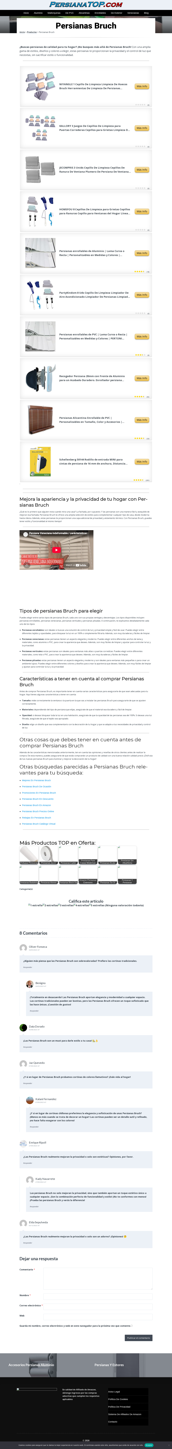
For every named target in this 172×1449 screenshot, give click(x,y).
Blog (146, 13)
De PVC (69, 13)
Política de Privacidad (119, 1407)
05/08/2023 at (34, 1030)
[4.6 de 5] (143, 438)
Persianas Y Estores (109, 1365)
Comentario (27, 1269)
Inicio (26, 13)
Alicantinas (84, 13)
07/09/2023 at (34, 1066)
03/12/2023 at (34, 1225)
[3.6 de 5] (144, 355)
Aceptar (149, 1445)
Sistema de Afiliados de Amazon (124, 1414)
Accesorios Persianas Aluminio (31, 1365)
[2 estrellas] (50, 905)
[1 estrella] (35, 905)
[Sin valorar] (144, 104)
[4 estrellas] (81, 905)
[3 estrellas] (66, 905)
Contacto (112, 1421)
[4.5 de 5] (143, 271)
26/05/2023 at (34, 950)
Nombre (25, 1295)
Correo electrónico (31, 1305)
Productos (32, 32)
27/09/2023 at (34, 1146)
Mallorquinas (54, 13)
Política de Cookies (118, 1399)
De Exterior (116, 13)
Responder (27, 967)
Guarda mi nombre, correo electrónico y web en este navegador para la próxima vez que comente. (75, 1325)
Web (22, 1315)
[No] (169, 1445)
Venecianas (133, 13)
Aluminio (38, 13)
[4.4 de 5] (143, 396)
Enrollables (100, 13)
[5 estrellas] (97, 905)
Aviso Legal (114, 1391)
